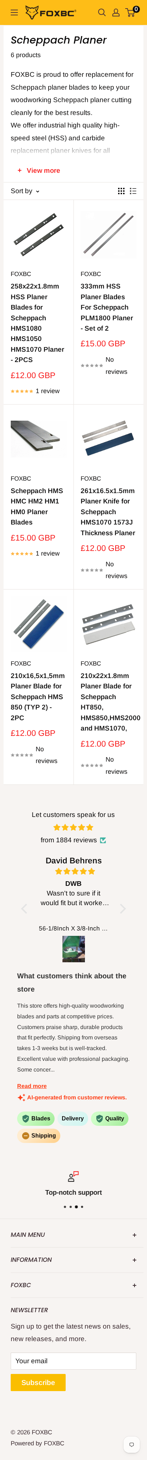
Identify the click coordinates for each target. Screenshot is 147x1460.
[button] (26, 909)
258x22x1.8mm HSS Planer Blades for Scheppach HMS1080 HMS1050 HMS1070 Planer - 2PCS (37, 322)
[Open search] (102, 12)
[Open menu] (14, 12)
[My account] (116, 12)
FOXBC (21, 274)
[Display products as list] (133, 191)
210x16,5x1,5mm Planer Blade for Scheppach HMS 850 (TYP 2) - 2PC (38, 697)
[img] (73, 827)
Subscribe (38, 1382)
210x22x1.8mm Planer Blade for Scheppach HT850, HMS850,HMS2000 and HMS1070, (108, 702)
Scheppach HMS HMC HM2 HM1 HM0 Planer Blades (37, 506)
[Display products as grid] (121, 191)
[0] (130, 12)
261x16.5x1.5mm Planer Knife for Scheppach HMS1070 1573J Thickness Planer (108, 512)
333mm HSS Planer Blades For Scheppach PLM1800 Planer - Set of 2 (107, 307)
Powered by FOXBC (37, 1443)
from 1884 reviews (69, 840)
